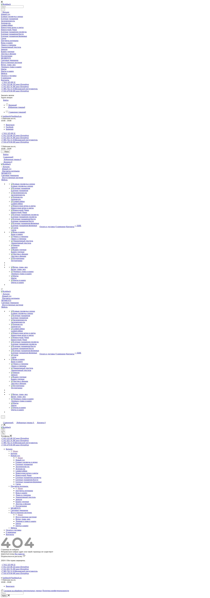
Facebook (9, 127)
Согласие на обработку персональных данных (23, 591)
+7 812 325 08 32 (8, 82)
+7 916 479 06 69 (15, 91)
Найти (4, 596)
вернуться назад (7, 554)
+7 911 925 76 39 (15, 87)
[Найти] (3, 9)
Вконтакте (10, 125)
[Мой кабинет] (2, 420)
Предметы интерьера (24, 491)
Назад (15, 451)
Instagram (9, 129)
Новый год (20, 460)
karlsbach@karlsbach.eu (12, 116)
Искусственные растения (26, 517)
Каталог (14, 453)
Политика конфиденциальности (55, 591)
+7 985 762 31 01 (19, 89)
